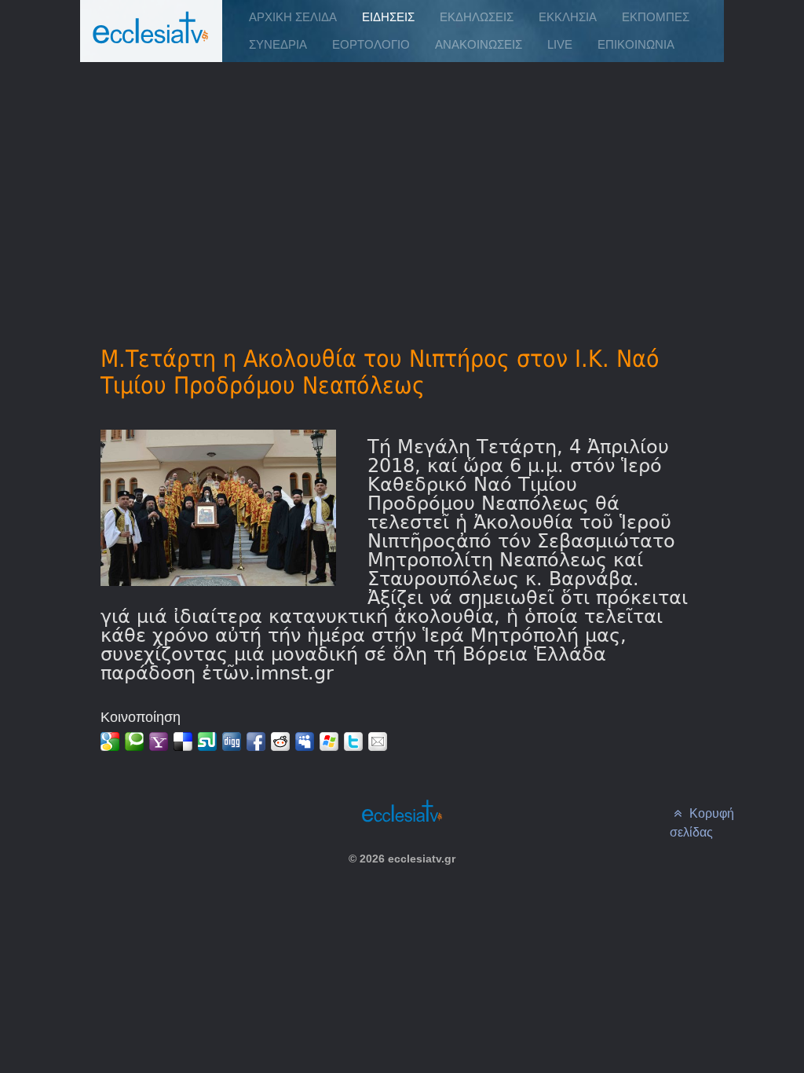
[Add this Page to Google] (109, 741)
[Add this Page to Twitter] (353, 741)
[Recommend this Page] (377, 741)
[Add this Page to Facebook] (256, 741)
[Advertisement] (402, 181)
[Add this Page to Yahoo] (158, 741)
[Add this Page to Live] (329, 741)
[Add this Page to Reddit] (280, 741)
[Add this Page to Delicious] (183, 741)
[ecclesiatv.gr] (150, 42)
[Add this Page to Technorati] (134, 741)
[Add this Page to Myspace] (304, 741)
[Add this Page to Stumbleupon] (207, 741)
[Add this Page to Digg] (231, 741)
